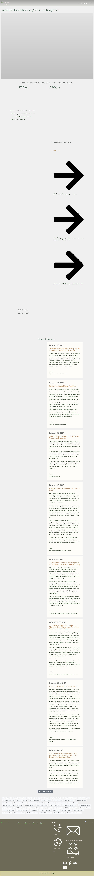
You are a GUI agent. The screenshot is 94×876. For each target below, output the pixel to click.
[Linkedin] (65, 867)
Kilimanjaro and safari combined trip (36, 802)
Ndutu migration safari (29, 805)
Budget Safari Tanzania (22, 800)
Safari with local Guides (85, 807)
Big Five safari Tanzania (84, 797)
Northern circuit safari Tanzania (69, 805)
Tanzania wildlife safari (78, 810)
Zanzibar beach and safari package (74, 812)
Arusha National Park (32, 797)
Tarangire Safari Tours (7, 812)
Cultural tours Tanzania (34, 800)
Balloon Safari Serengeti (55, 797)
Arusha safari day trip (43, 797)
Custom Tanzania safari (46, 800)
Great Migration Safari (81, 800)
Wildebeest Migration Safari (45, 812)
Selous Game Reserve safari (8, 810)
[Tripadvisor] (75, 863)
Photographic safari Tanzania (84, 805)
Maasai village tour (73, 802)
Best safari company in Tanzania (69, 797)
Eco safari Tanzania (58, 800)
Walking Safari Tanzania (19, 812)
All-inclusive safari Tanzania (19, 797)
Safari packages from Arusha (46, 807)
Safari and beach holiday (33, 807)
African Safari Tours (7, 797)
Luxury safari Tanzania (61, 802)
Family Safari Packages (69, 800)
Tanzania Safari (56, 810)
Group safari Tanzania (7, 802)
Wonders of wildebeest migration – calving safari (30, 10)
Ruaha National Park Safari (19, 807)
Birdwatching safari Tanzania (8, 800)
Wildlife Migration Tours (59, 812)
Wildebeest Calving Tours (32, 812)
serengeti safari (34, 810)
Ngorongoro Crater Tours (55, 805)
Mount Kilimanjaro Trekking (8, 805)
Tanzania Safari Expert (66, 810)
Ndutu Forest (19, 805)
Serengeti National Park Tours (22, 810)
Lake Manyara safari (50, 802)
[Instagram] (65, 863)
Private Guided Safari (7, 807)
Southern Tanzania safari (45, 810)
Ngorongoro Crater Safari (42, 805)
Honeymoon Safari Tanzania (20, 802)
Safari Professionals (58, 807)
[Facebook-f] (70, 863)
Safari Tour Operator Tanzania (71, 807)
